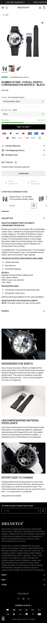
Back (7, 15)
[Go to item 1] (5, 68)
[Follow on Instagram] (23, 599)
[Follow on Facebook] (18, 599)
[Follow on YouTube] (28, 599)
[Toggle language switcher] (3, 617)
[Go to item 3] (19, 68)
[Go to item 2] (12, 68)
